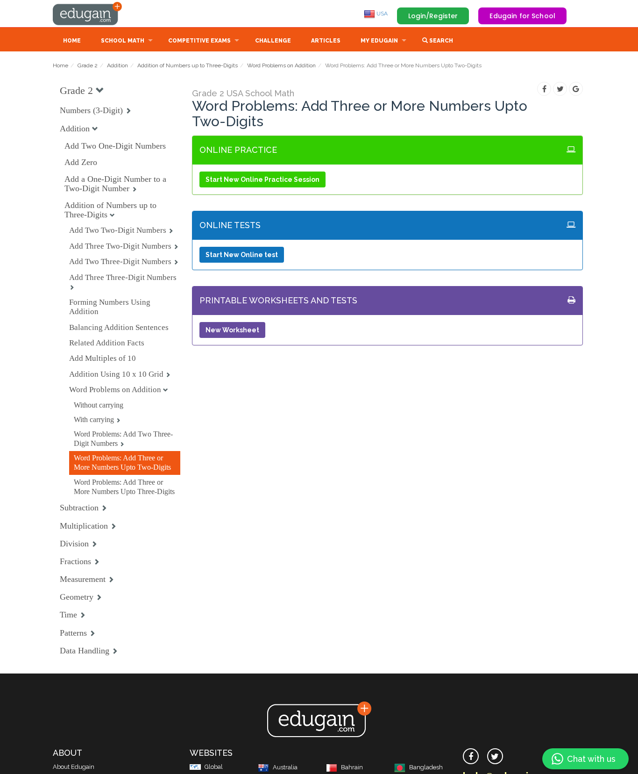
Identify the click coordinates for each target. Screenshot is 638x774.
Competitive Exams (199, 40)
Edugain (88, 13)
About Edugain (73, 766)
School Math (122, 40)
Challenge (273, 40)
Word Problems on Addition (281, 65)
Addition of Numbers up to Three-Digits (187, 65)
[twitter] (495, 756)
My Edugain (379, 40)
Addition (117, 65)
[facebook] (471, 756)
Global (214, 766)
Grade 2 (88, 65)
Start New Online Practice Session (262, 179)
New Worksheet (232, 330)
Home (72, 40)
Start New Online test (242, 254)
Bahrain (352, 767)
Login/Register (433, 16)
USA (381, 13)
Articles (325, 40)
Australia (285, 767)
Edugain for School (522, 16)
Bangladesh (426, 767)
